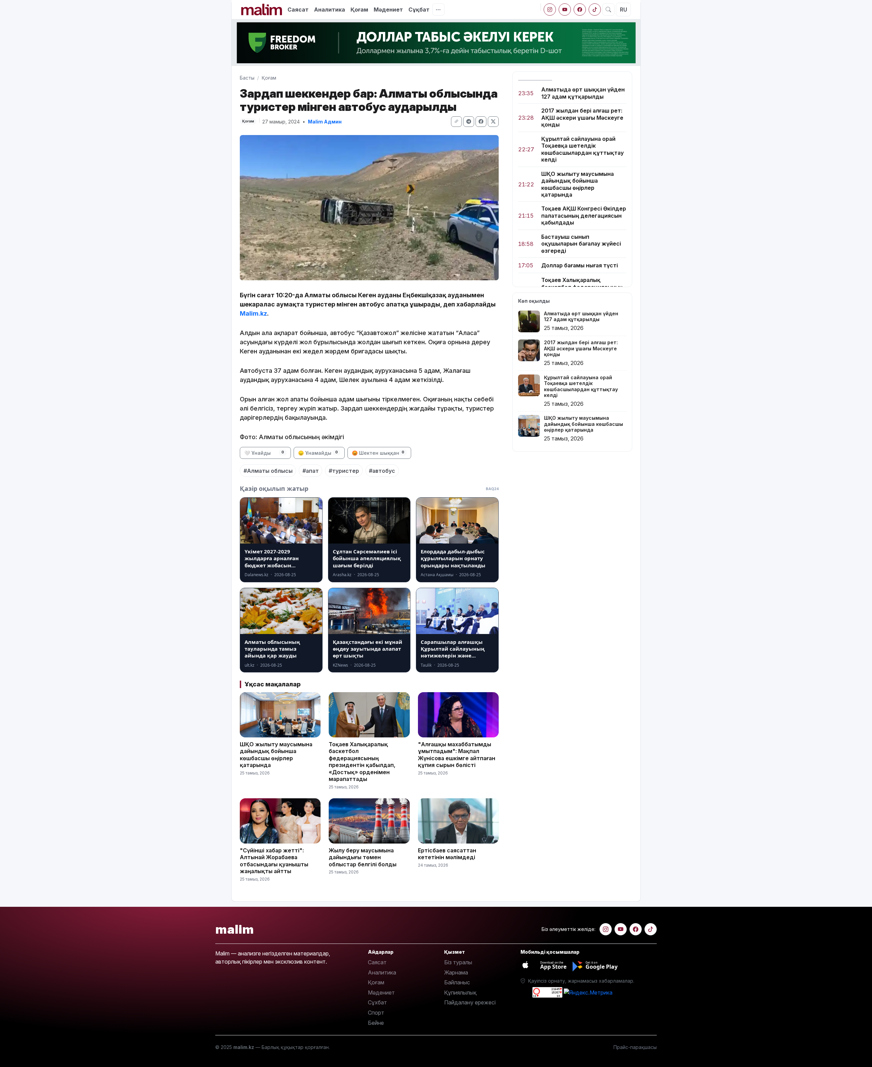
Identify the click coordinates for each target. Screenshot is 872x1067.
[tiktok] (595, 9)
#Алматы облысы (268, 470)
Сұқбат (419, 9)
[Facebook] (580, 9)
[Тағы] (438, 9)
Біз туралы (458, 962)
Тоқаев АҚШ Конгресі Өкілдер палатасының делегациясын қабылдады (583, 215)
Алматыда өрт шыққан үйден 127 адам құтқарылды (583, 93)
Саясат (298, 9)
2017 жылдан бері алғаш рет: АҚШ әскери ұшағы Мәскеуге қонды (582, 117)
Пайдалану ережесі (470, 1002)
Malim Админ (325, 121)
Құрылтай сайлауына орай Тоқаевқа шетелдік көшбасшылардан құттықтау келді (582, 149)
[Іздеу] (608, 9)
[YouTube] (565, 9)
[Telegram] (468, 121)
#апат (310, 470)
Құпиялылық (460, 992)
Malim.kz (253, 313)
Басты (247, 78)
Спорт (376, 1012)
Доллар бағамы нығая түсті (579, 265)
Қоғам (359, 9)
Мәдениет (388, 9)
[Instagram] (550, 9)
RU (623, 9)
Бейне (376, 1022)
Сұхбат (377, 1002)
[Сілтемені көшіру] (456, 121)
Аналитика (329, 9)
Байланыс (457, 982)
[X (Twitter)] (493, 121)
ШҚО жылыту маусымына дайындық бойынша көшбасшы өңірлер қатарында (577, 184)
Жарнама (456, 972)
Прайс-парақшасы (635, 1047)
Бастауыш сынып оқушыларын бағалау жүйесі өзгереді (581, 243)
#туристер (344, 470)
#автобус (382, 470)
